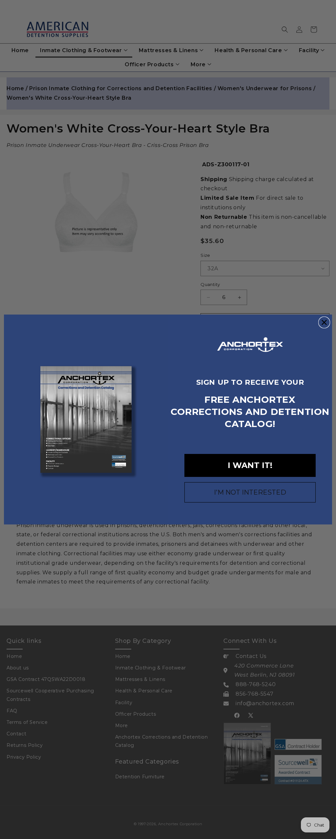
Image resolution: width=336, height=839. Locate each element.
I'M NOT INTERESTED (250, 492)
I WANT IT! (250, 465)
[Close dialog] (324, 322)
